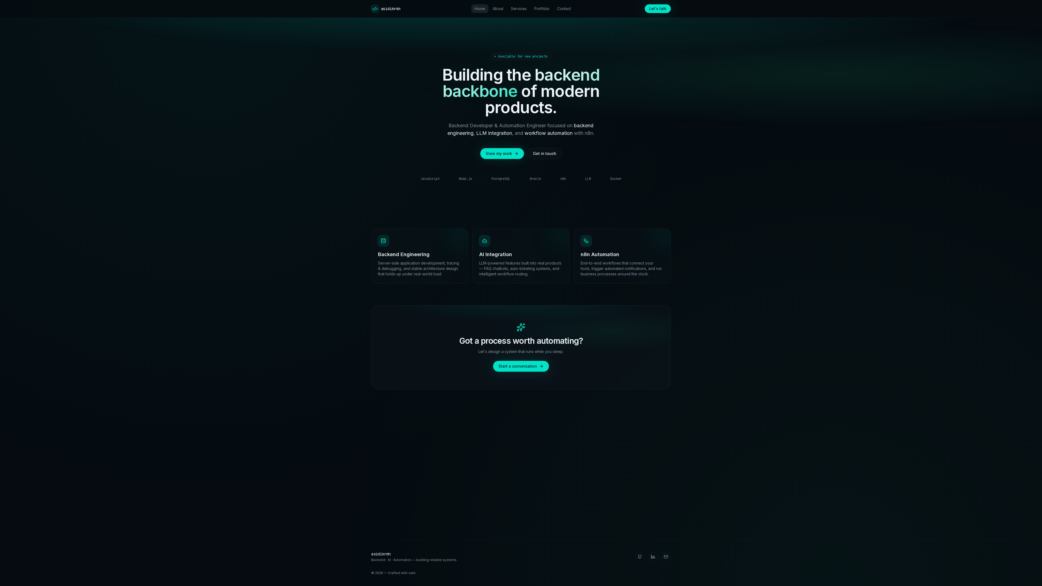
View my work (499, 153)
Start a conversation (517, 366)
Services (519, 8)
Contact (564, 8)
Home (480, 8)
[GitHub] (640, 557)
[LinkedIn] (653, 557)
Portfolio (541, 8)
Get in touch (544, 153)
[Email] (666, 557)
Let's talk (657, 8)
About (498, 8)
